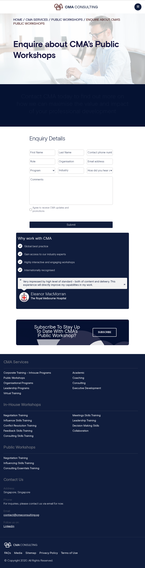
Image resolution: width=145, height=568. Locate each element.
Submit (71, 224)
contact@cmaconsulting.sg (21, 515)
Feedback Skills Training (18, 431)
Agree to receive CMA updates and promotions (51, 210)
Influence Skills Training (18, 420)
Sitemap (30, 553)
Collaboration (80, 431)
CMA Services (37, 19)
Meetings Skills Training (86, 415)
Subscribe (104, 332)
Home (17, 19)
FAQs (7, 553)
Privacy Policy (48, 553)
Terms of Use (69, 553)
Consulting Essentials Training (21, 468)
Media (18, 553)
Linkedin (9, 526)
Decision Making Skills (85, 425)
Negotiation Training (16, 415)
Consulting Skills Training (18, 436)
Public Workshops (67, 19)
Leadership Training (84, 420)
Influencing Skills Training (19, 463)
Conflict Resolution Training (20, 425)
